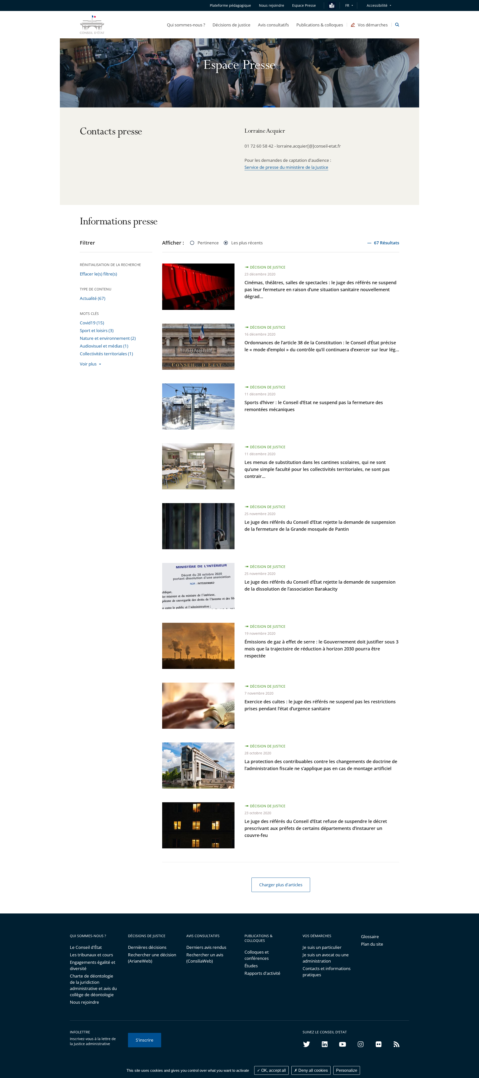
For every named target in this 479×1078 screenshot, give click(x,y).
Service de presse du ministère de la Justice (286, 167)
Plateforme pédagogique (230, 5)
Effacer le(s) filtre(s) (98, 274)
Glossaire (370, 936)
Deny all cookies (312, 1070)
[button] (186, 24)
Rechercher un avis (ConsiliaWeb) (204, 958)
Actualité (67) (92, 298)
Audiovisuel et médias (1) (104, 346)
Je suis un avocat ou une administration (326, 958)
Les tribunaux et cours (91, 955)
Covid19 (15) (92, 323)
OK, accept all (273, 1070)
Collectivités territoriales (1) (106, 354)
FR (347, 5)
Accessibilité (377, 5)
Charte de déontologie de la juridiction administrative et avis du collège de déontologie (93, 985)
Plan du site (372, 944)
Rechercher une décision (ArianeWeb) (152, 958)
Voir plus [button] (88, 364)
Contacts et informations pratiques (327, 972)
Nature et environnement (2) (108, 338)
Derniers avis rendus (206, 947)
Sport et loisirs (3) (97, 330)
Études (251, 966)
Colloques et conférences (256, 955)
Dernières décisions (147, 947)
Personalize (346, 1070)
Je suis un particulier (322, 947)
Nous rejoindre (84, 1002)
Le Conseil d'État (86, 947)
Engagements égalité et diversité (92, 965)
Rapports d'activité (262, 973)
